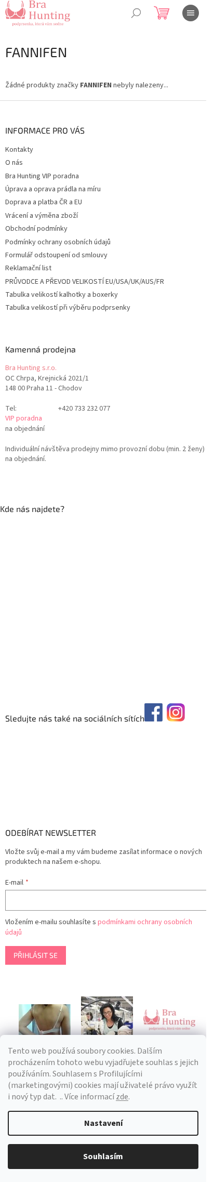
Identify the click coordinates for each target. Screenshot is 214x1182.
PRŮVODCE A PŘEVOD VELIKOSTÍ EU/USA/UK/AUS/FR (84, 282)
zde (122, 1096)
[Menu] (190, 13)
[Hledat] (136, 13)
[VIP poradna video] (45, 1020)
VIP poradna (23, 419)
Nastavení (103, 1123)
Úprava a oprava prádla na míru (53, 189)
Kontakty (19, 150)
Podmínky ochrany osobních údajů (58, 242)
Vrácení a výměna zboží (41, 216)
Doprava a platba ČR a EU (43, 202)
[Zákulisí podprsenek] (107, 1020)
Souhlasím (103, 1156)
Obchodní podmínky (36, 229)
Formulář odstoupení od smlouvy (56, 255)
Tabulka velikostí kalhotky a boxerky (61, 295)
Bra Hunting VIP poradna (42, 176)
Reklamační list (28, 268)
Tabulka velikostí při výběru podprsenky (67, 308)
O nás (14, 162)
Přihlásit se (36, 955)
